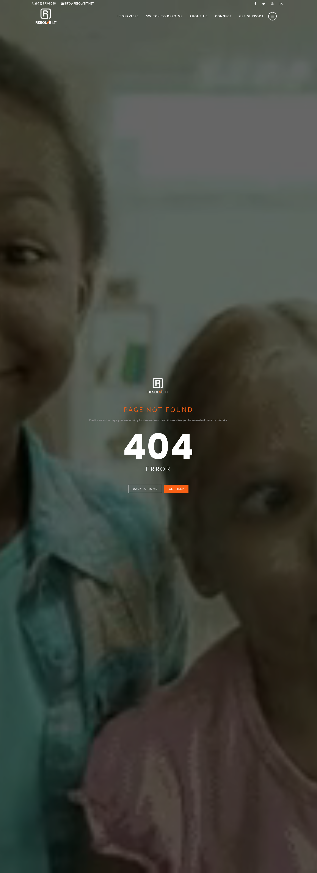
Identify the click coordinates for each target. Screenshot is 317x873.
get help (176, 488)
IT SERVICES (128, 16)
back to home (145, 488)
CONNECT (223, 16)
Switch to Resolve (164, 16)
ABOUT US (199, 16)
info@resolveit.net (79, 3)
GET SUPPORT (251, 16)
